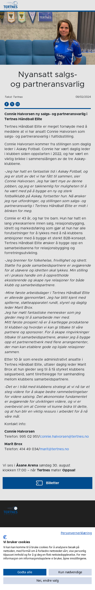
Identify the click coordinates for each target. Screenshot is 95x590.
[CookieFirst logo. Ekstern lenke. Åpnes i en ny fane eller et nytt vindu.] (5, 537)
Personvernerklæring (76, 533)
